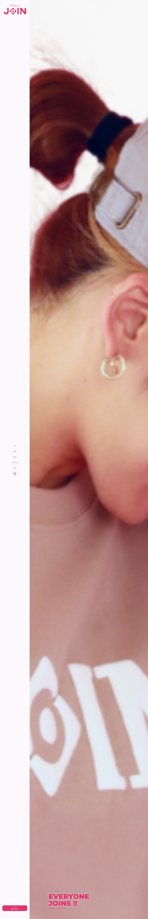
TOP (15, 446)
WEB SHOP (15, 462)
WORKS (15, 457)
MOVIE (14, 467)
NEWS (14, 451)
